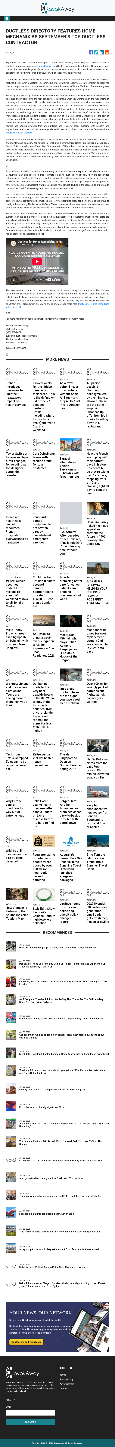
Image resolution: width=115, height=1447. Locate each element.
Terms (63, 1374)
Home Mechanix (46, 66)
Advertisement (67, 1384)
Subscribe (30, 1422)
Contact (64, 1388)
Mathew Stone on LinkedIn (19, 132)
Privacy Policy (66, 1379)
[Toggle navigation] (7, 18)
